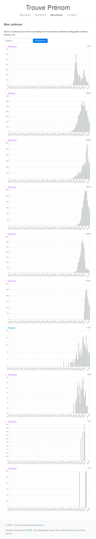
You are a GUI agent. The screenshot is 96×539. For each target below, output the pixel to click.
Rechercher (40, 41)
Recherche (40, 14)
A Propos (71, 14)
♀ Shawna (11, 374)
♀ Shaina (10, 234)
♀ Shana (10, 93)
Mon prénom (57, 14)
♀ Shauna (10, 46)
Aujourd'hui (25, 14)
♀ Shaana (10, 468)
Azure (51, 530)
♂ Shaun (10, 327)
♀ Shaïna (10, 281)
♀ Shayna (10, 187)
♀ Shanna (10, 140)
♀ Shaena (10, 421)
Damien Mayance (36, 525)
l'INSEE (29, 530)
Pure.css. (75, 530)
